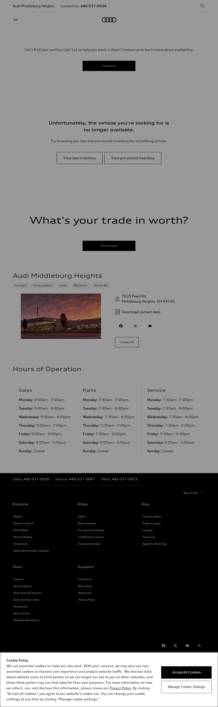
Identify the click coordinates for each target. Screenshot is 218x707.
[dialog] (109, 679)
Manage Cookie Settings (186, 687)
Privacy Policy (120, 688)
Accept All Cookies (186, 672)
